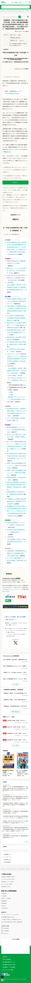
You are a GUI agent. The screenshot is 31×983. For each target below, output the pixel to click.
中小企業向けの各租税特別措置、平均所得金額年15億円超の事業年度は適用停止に (16, 318)
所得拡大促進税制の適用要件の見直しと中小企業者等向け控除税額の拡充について (16, 301)
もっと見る (15, 684)
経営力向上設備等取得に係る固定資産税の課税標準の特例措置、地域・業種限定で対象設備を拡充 (16, 484)
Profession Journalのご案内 (7, 879)
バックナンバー (8, 857)
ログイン (15, 182)
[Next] (29, 764)
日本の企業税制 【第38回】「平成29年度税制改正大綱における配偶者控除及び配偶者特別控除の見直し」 (16, 287)
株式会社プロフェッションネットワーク (13, 589)
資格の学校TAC (17, 587)
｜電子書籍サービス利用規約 (8, 967)
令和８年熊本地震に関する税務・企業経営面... (12, 922)
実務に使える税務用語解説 (9, 891)
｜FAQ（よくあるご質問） (8, 970)
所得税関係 (3, 893)
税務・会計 (21, 11)
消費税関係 (3, 903)
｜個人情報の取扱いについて (8, 962)
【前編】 (11, 392)
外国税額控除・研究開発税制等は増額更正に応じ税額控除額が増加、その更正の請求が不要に (16, 553)
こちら (21, 582)
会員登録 (15, 2)
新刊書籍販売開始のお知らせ (8, 917)
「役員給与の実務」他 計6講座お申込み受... (11, 919)
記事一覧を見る (15, 711)
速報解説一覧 (13, 40)
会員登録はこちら (15, 215)
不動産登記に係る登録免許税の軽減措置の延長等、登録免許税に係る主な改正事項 (16, 501)
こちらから (11, 45)
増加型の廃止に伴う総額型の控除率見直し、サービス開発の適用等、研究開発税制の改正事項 (16, 325)
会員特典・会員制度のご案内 (8, 877)
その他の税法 (4, 908)
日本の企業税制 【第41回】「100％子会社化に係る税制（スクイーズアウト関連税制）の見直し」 (17, 378)
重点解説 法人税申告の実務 (8, 771)
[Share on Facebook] (2, 974)
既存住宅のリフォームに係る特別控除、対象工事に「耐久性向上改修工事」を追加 (16, 270)
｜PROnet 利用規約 (6, 959)
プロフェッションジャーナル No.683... (10, 914)
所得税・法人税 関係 (6, 898)
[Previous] (2, 764)
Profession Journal (11, 11)
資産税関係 (3, 901)
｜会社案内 (4, 956)
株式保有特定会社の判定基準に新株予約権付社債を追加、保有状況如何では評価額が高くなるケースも (16, 456)
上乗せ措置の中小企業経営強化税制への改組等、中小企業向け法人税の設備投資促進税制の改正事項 (16, 308)
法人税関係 (3, 896)
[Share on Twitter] (2, 977)
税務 (27, 11)
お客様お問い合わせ (6, 886)
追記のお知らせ (9, 76)
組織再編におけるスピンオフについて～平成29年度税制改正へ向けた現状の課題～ (16, 399)
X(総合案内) (6, 928)
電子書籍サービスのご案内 (7, 881)
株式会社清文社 (7, 587)
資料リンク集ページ (16, 156)
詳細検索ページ (8, 854)
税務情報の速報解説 (15, 38)
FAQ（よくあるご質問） (6, 884)
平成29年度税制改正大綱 (12, 93)
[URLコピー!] (2, 981)
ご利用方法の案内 (6, 874)
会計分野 (3, 905)
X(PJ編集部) (6, 931)
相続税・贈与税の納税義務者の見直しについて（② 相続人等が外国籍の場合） (16, 472)
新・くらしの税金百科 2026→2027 (22, 771)
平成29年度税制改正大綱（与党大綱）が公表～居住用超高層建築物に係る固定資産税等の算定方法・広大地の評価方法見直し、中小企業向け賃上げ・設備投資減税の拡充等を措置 (17, 247)
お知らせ (21, 40)
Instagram (5, 933)
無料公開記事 (7, 862)
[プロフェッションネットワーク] (8, 602)
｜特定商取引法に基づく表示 (8, 964)
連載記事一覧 (7, 859)
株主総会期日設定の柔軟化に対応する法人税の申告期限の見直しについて (16, 332)
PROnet (3, 11)
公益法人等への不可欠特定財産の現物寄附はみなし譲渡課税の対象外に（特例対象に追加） (16, 278)
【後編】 (11, 394)
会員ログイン (21, 2)
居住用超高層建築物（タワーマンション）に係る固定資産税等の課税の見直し (16, 429)
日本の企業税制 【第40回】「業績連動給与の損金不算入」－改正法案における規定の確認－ (16, 370)
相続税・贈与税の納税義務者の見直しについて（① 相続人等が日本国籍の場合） (16, 465)
